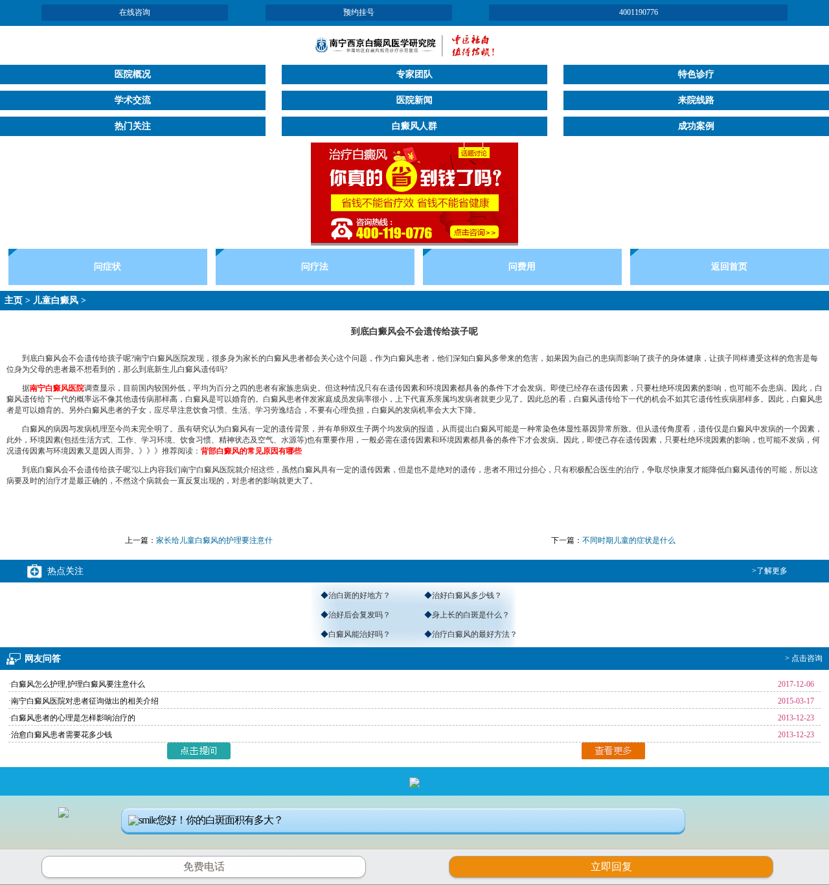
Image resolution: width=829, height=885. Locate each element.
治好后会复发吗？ (359, 614)
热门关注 (133, 126)
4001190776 (638, 12)
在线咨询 (134, 12)
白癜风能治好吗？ (359, 634)
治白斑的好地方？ (359, 595)
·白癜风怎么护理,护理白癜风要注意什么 (76, 684)
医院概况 (133, 74)
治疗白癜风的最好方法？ (474, 634)
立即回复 (616, 865)
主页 (14, 300)
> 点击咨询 (804, 658)
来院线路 (696, 100)
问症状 (107, 266)
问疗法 (314, 266)
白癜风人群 (414, 126)
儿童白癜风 (55, 300)
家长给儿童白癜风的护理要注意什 (214, 540)
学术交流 (133, 100)
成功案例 (696, 126)
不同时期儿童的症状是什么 (629, 540)
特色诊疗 (696, 74)
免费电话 (204, 866)
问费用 (522, 266)
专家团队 (414, 74)
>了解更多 (770, 570)
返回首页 (729, 266)
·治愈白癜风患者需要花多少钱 (60, 734)
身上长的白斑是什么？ (471, 614)
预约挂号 (358, 12)
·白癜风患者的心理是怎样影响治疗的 (71, 717)
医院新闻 (414, 100)
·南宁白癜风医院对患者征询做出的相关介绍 (83, 701)
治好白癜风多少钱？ (467, 595)
